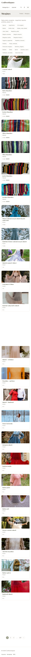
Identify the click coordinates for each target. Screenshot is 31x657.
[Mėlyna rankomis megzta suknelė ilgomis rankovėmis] (15, 211)
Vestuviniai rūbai (19, 52)
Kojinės (4, 28)
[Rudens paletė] (15, 480)
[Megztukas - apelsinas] (15, 373)
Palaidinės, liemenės (19, 40)
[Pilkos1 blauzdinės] (15, 126)
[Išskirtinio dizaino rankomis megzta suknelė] (15, 234)
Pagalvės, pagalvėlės (7, 40)
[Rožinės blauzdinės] (15, 104)
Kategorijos (5, 7)
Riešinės (4, 49)
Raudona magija (6, 466)
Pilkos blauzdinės (7, 154)
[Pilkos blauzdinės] (15, 147)
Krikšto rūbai (11, 28)
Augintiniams (12, 25)
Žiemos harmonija (7, 423)
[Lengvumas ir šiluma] (15, 277)
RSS (14, 654)
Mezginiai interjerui (18, 37)
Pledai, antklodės (13, 43)
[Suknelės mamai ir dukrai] (15, 255)
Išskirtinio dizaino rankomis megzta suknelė (14, 241)
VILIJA (3, 71)
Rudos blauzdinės (7, 90)
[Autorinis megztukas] (15, 544)
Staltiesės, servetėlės (7, 52)
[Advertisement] (15, 328)
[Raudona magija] (15, 459)
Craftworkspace (7, 2)
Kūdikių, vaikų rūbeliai (22, 28)
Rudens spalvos (6, 573)
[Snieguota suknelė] (15, 437)
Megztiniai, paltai (15, 31)
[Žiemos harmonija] (15, 416)
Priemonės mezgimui (7, 46)
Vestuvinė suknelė (7, 69)
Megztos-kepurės (18, 34)
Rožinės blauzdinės (7, 112)
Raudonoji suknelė (7, 594)
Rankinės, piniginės (19, 46)
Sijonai (16, 49)
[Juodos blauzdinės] (15, 168)
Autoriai (14, 7)
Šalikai (10, 49)
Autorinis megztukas (8, 551)
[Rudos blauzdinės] (15, 83)
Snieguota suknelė (7, 445)
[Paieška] (21, 7)
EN (28, 7)
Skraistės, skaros (24, 49)
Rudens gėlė (5, 509)
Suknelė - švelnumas (8, 359)
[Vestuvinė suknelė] (15, 62)
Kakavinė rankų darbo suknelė (10, 305)
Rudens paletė (6, 487)
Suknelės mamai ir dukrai (9, 263)
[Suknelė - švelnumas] (15, 352)
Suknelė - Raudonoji (8, 402)
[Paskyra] (24, 7)
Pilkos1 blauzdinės (7, 133)
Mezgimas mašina (7, 37)
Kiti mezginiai (20, 25)
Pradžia (21, 13)
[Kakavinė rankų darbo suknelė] (15, 298)
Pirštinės (4, 43)
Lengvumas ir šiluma (8, 284)
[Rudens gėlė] (15, 501)
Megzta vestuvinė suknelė (9, 530)
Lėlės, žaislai (5, 31)
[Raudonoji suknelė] (15, 586)
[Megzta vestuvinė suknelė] (15, 523)
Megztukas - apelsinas (8, 381)
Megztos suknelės (7, 34)
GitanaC (4, 92)
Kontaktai (9, 654)
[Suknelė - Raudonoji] (15, 395)
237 (20, 637)
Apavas (4, 25)
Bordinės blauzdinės (8, 197)
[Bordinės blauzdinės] (15, 190)
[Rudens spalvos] (15, 565)
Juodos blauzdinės (7, 176)
